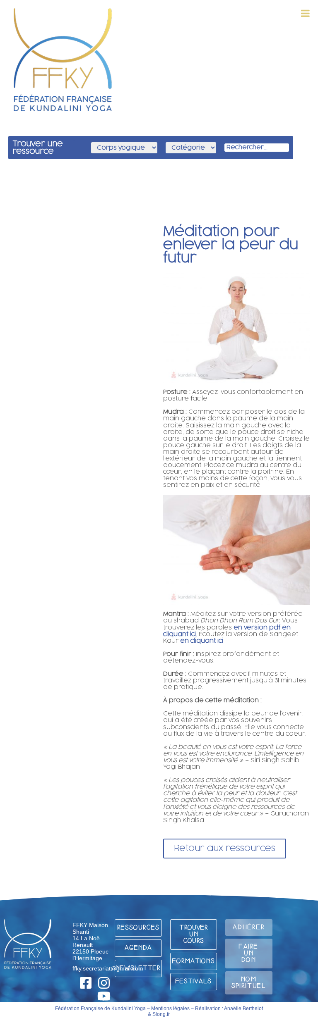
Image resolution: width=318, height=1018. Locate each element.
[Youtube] (104, 996)
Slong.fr (161, 1014)
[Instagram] (104, 982)
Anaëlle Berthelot (243, 1008)
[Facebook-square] (85, 982)
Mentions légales (170, 1008)
